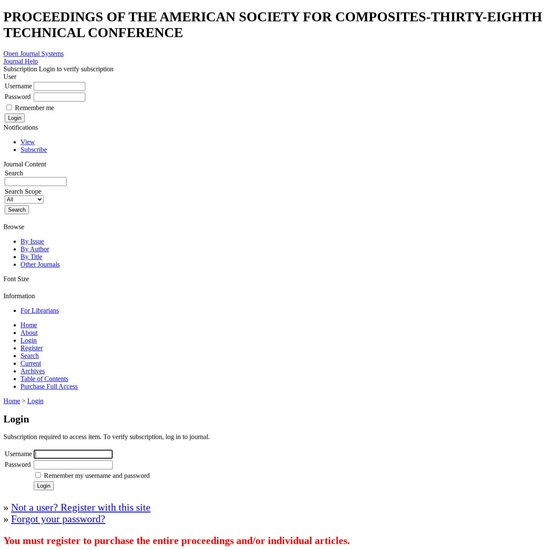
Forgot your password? (58, 518)
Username (18, 86)
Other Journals (40, 264)
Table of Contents (44, 378)
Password (18, 96)
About (29, 332)
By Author (34, 249)
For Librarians (39, 310)
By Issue (32, 241)
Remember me (34, 107)
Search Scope (23, 191)
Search (29, 355)
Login (28, 340)
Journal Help (20, 61)
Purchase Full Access (49, 386)
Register (31, 348)
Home (28, 325)
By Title (31, 256)
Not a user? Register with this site (81, 507)
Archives (32, 371)
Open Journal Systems (33, 53)
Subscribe (33, 149)
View (27, 142)
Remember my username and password (97, 475)
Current (30, 363)
